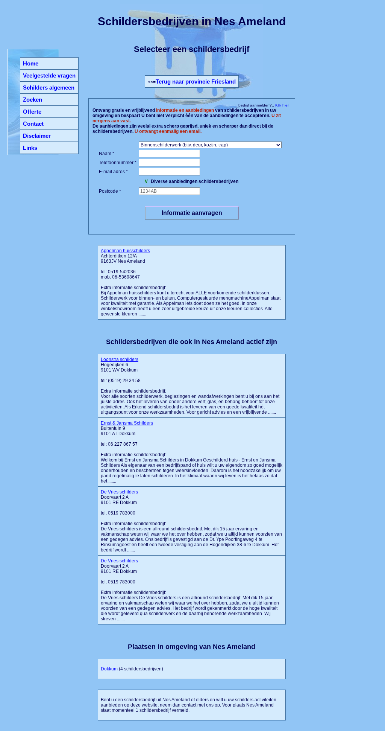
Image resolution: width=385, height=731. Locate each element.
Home (30, 63)
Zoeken (32, 99)
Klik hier (281, 105)
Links (30, 148)
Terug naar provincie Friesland (196, 81)
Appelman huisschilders (125, 250)
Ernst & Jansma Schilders (127, 423)
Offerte (32, 111)
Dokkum (109, 669)
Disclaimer (37, 135)
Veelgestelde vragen (49, 75)
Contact (33, 123)
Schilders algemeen (48, 87)
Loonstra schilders (119, 359)
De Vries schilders (119, 492)
